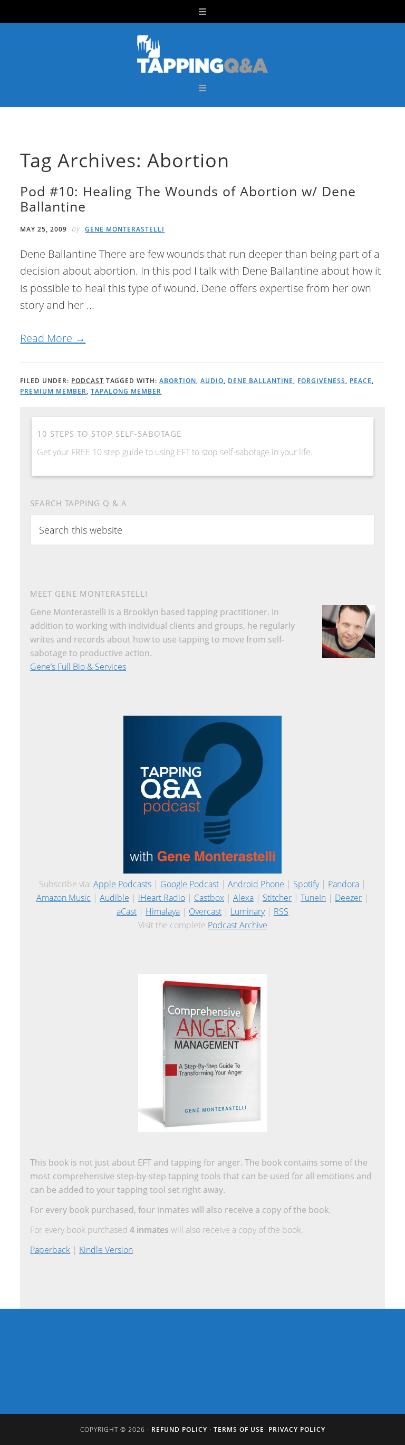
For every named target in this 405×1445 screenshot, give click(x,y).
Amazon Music (63, 898)
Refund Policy (179, 1429)
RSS (281, 911)
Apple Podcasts (122, 884)
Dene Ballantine (260, 380)
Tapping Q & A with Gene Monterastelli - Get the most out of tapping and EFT (202, 54)
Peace (361, 380)
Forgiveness (321, 380)
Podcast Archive (237, 925)
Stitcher (277, 898)
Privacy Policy (296, 1429)
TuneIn (313, 898)
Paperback (50, 1250)
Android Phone (256, 884)
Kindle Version (106, 1250)
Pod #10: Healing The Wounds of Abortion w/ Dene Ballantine (188, 198)
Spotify (306, 884)
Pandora (343, 884)
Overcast (205, 911)
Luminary (247, 911)
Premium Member (53, 391)
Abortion (177, 380)
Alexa (243, 898)
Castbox (209, 898)
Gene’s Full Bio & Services (78, 667)
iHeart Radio (161, 898)
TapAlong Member (126, 391)
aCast (127, 911)
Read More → (52, 338)
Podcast (87, 380)
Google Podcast (189, 884)
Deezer (348, 898)
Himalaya (163, 911)
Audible (114, 898)
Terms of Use (239, 1429)
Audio (212, 380)
